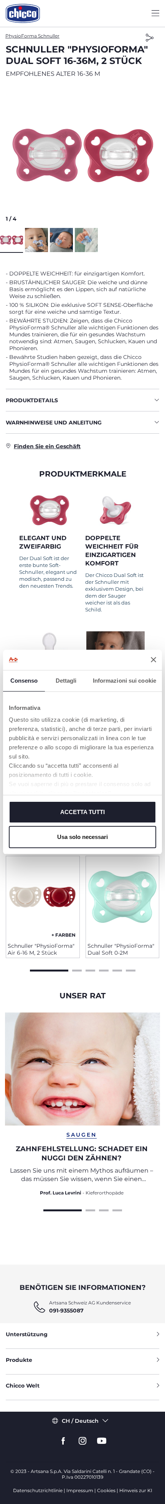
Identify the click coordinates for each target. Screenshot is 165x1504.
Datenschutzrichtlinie (38, 1490)
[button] (82, 155)
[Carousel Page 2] (77, 970)
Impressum (79, 1490)
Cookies (106, 1490)
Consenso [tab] (24, 680)
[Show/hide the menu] (155, 13)
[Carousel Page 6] (130, 970)
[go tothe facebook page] (63, 1441)
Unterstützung (27, 1334)
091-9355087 (66, 1310)
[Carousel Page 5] (117, 970)
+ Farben (63, 935)
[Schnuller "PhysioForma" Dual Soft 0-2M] (122, 896)
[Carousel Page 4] (104, 970)
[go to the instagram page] (82, 1441)
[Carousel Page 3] (90, 970)
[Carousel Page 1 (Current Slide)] (49, 970)
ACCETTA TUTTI (82, 812)
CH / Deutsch (80, 1420)
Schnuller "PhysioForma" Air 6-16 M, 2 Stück (41, 949)
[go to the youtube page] (101, 1441)
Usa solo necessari (82, 837)
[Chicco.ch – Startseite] (23, 13)
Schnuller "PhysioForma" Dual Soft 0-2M (120, 949)
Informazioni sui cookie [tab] (124, 680)
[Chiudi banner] (153, 659)
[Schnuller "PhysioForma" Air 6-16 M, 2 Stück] (42, 896)
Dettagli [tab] (66, 680)
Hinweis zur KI (135, 1490)
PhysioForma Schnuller (32, 36)
